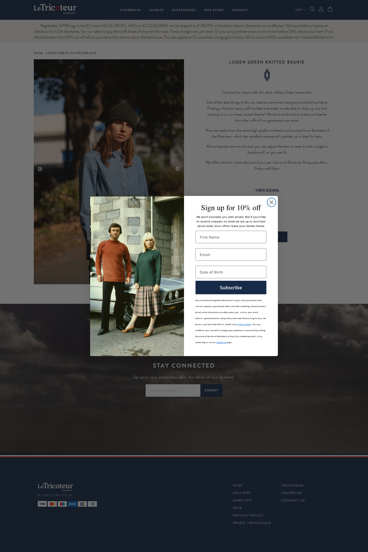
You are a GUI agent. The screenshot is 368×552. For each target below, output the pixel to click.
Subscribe (231, 287)
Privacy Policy (244, 324)
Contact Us (221, 342)
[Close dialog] (271, 202)
